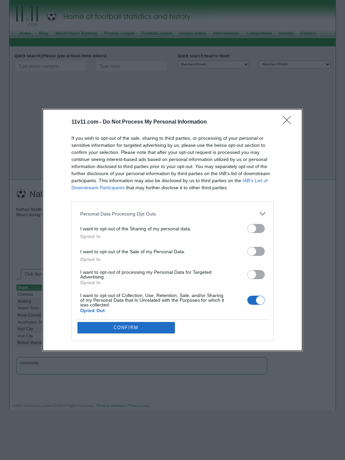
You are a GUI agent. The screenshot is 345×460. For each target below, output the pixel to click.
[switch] (256, 228)
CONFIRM (126, 327)
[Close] (289, 122)
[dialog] (172, 230)
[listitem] (172, 213)
